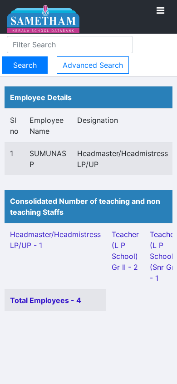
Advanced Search (93, 65)
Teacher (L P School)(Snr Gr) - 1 (163, 256)
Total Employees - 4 (45, 300)
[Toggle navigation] (160, 10)
